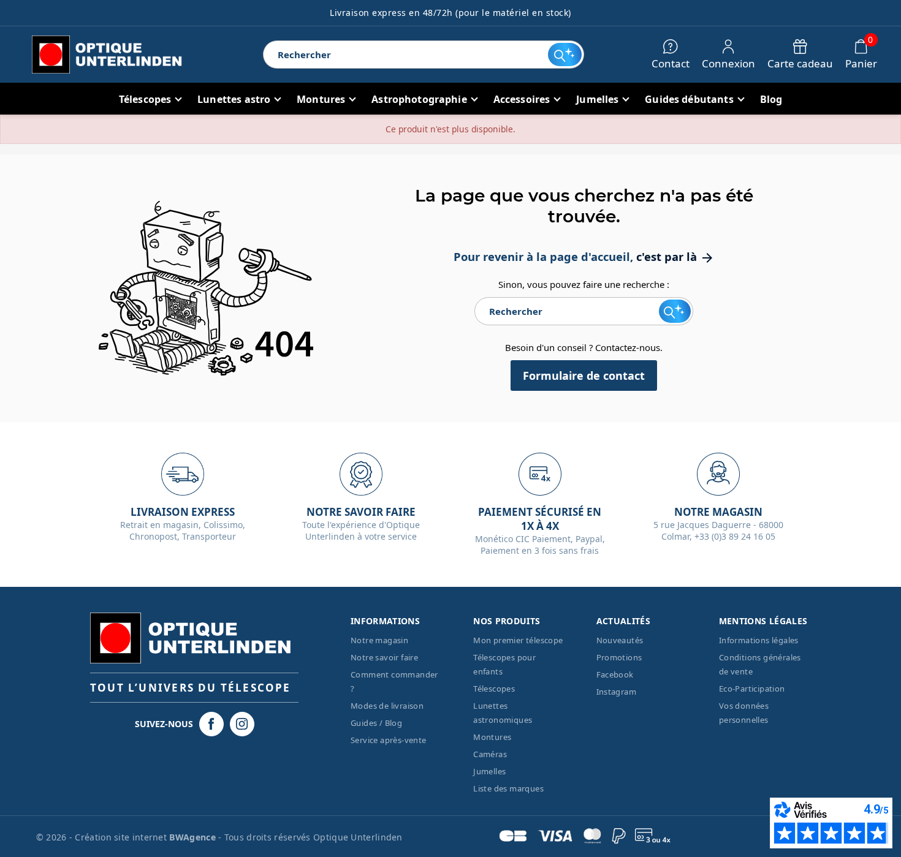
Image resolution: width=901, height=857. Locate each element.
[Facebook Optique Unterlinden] (211, 724)
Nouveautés (620, 640)
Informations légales (759, 640)
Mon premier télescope (518, 640)
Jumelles (489, 771)
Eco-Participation (752, 688)
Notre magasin (379, 640)
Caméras (490, 754)
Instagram (616, 691)
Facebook (615, 674)
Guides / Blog (376, 722)
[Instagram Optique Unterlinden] (242, 724)
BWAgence (193, 837)
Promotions (619, 657)
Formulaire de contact (584, 375)
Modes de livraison (387, 705)
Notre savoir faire (384, 657)
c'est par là (675, 256)
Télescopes (494, 688)
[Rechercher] (565, 54)
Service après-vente (389, 740)
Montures (492, 736)
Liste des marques (508, 788)
